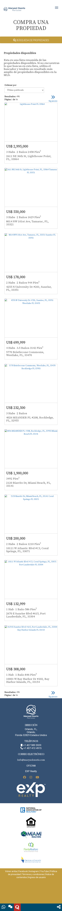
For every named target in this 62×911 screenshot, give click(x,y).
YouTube (44, 871)
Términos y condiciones (33, 874)
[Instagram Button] (30, 777)
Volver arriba (11, 871)
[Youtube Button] (37, 777)
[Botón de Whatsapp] (3, 907)
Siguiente (53, 101)
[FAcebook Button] (24, 777)
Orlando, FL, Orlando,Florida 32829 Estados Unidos (31, 732)
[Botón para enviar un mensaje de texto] (10, 907)
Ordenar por (10, 85)
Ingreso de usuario (37, 877)
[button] (59, 907)
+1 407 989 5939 (32, 745)
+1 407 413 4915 (32, 748)
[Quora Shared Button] (17, 907)
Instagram (34, 871)
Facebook (23, 871)
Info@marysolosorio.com (31, 759)
